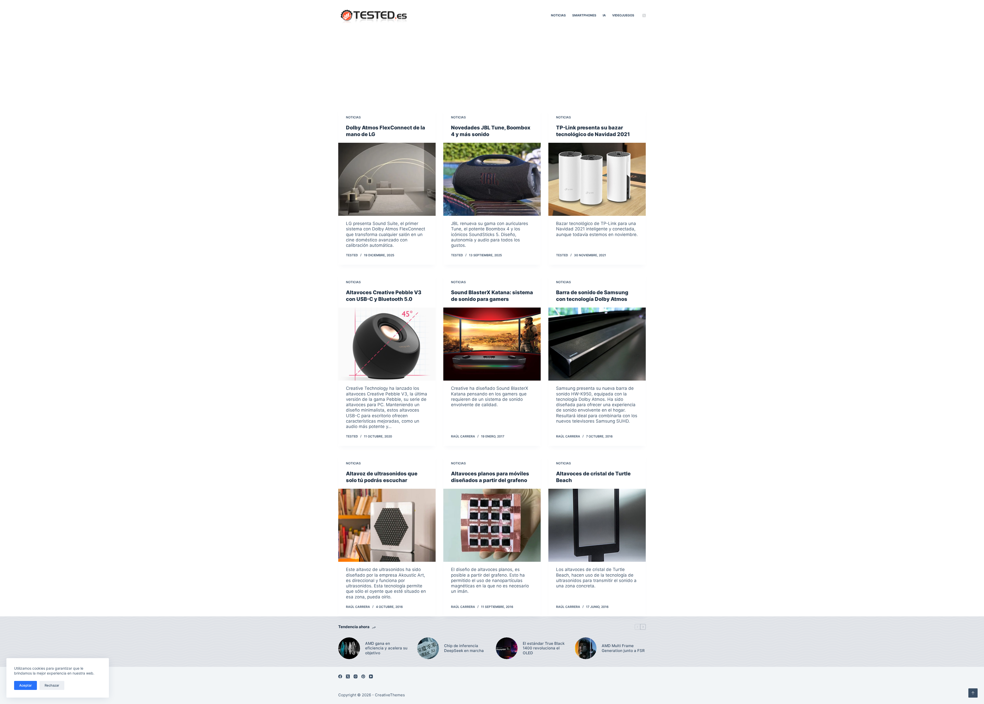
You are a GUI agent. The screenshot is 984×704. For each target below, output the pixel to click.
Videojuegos (623, 15)
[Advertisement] (492, 69)
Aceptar (25, 685)
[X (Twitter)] (644, 15)
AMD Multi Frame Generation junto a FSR (623, 648)
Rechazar (52, 685)
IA (604, 15)
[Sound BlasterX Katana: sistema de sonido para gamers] (492, 344)
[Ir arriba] (973, 693)
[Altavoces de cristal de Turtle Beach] (597, 525)
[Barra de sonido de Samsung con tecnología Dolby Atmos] (597, 344)
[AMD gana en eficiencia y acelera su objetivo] (349, 648)
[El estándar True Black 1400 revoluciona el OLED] (507, 648)
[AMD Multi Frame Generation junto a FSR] (586, 648)
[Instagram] (355, 676)
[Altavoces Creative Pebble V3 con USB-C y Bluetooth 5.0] (387, 344)
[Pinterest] (363, 676)
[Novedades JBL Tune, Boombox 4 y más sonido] (492, 179)
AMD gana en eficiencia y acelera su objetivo (386, 648)
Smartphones (584, 15)
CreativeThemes (390, 694)
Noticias (558, 15)
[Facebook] (340, 676)
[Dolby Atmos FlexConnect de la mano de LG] (387, 179)
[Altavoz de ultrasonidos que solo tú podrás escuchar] (387, 525)
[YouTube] (371, 676)
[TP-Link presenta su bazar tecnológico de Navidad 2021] (597, 179)
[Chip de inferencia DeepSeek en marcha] (428, 648)
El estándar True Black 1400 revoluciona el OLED (544, 648)
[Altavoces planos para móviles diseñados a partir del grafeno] (492, 525)
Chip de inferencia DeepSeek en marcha (464, 648)
